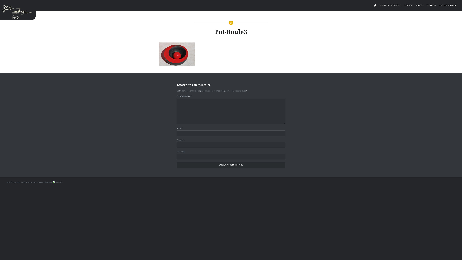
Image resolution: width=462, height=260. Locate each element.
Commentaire (184, 96)
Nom (180, 128)
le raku (409, 5)
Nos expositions (448, 5)
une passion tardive (391, 5)
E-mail (180, 140)
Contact (431, 5)
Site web (181, 152)
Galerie (419, 5)
